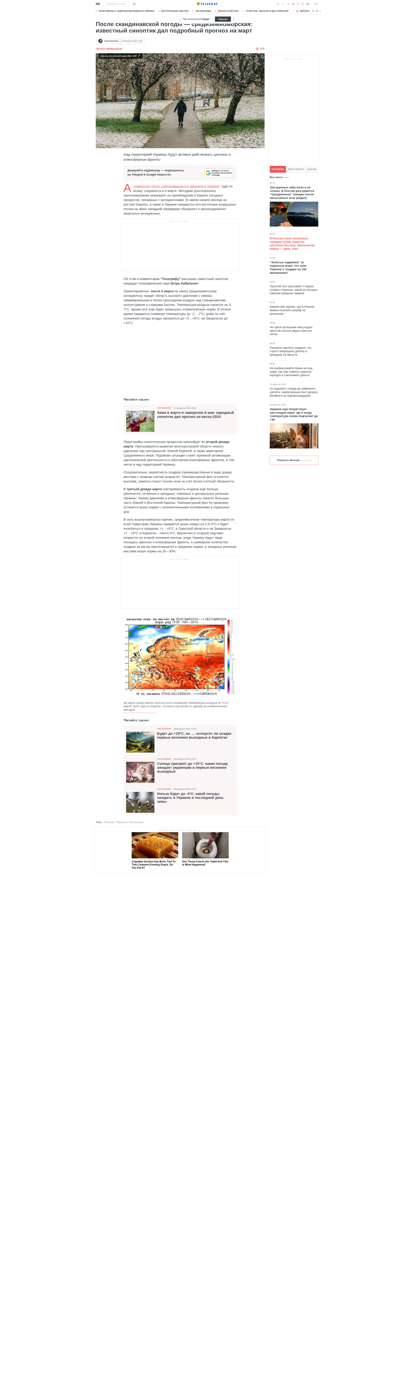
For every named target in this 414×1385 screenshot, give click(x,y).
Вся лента (276, 177)
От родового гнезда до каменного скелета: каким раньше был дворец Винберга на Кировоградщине (293, 392)
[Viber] (283, 4)
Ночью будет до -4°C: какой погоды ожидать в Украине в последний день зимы (190, 798)
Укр (316, 4)
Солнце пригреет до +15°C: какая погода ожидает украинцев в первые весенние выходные (192, 767)
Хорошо (223, 19)
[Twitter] (298, 4)
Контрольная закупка (175, 11)
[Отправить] (134, 3)
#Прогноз (121, 822)
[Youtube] (293, 3)
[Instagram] (302, 3)
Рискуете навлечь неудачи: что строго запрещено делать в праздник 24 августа (290, 351)
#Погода (108, 822)
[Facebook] (277, 3)
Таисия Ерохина (111, 41)
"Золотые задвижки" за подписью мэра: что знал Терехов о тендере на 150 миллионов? (288, 267)
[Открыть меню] (98, 4)
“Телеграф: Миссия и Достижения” (267, 11)
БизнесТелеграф (228, 11)
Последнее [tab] (278, 169)
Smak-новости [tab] (296, 169)
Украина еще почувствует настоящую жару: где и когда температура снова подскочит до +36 (294, 414)
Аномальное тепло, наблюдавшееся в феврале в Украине (176, 186)
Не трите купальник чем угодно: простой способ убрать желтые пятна (291, 331)
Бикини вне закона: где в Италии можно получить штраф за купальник (292, 310)
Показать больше (288, 460)
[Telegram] (288, 3)
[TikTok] (307, 3)
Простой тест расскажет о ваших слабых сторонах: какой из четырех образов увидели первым (293, 290)
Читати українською (109, 48)
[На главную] (207, 4)
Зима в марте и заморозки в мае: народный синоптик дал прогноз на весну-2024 (195, 415)
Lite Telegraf (164, 408)
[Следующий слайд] (320, 11)
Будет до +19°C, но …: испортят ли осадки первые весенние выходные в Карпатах (194, 735)
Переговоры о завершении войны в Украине (126, 11)
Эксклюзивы (203, 11)
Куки (205, 19)
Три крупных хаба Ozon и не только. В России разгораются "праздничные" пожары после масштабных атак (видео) (292, 193)
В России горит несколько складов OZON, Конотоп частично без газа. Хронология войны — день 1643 (292, 243)
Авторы (304, 11)
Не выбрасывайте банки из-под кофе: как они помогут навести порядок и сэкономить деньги (291, 372)
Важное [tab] (312, 169)
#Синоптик (136, 822)
